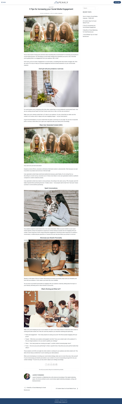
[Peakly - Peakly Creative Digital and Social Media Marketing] (61, 2)
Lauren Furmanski (58, 13)
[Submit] (96, 8)
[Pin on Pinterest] (54, 364)
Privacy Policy (63, 400)
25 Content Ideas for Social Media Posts (66, 388)
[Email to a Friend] (51, 364)
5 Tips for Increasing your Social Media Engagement (89, 26)
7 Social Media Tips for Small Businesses (90, 35)
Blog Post (51, 7)
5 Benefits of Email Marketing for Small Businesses (90, 31)
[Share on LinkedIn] (56, 364)
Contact (57, 400)
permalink (61, 369)
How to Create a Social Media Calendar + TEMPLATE (90, 17)
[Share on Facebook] (46, 364)
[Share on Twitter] (49, 364)
